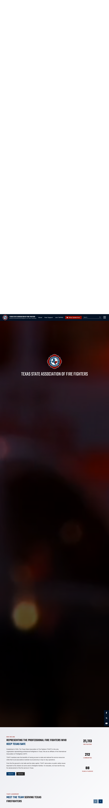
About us (10, 459)
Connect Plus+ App (98, 803)
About (40, 3)
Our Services (61, 564)
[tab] (15, 572)
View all (98, 712)
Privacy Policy (99, 805)
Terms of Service (91, 805)
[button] (104, 3)
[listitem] (31, 506)
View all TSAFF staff (14, 523)
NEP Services (89, 803)
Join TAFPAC (59, 3)
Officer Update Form (73, 3)
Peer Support (48, 3)
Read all (10, 660)
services (20, 459)
